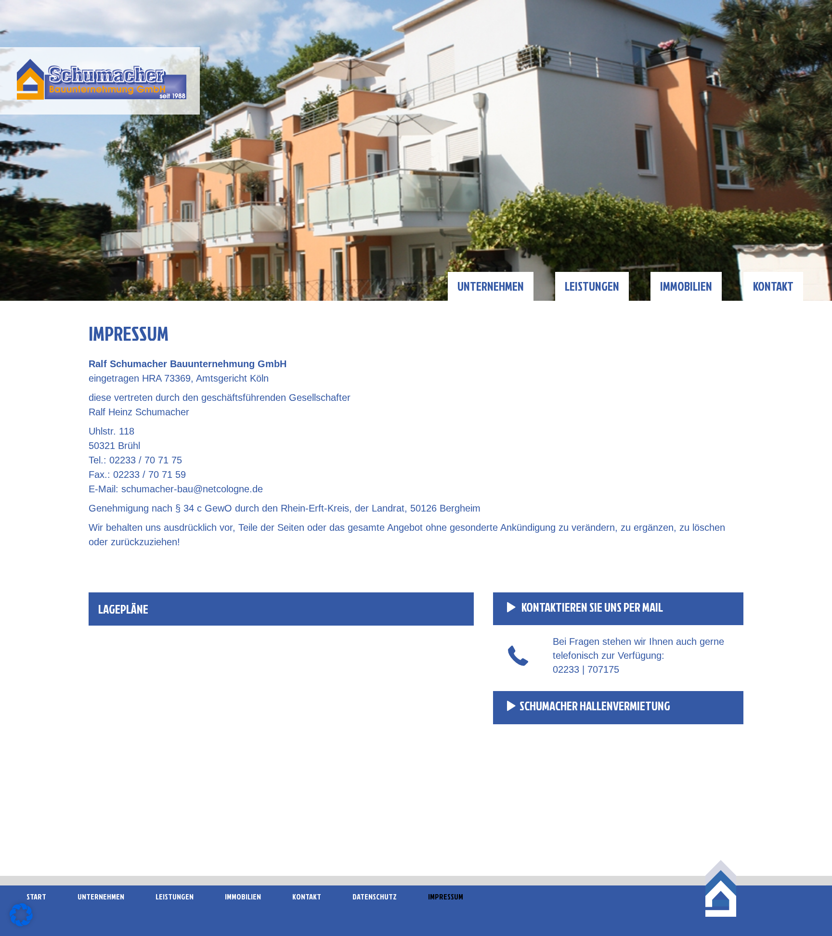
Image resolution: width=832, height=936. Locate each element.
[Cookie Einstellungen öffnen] (21, 923)
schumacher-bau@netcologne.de (192, 489)
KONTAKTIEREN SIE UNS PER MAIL (591, 607)
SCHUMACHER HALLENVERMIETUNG (595, 705)
